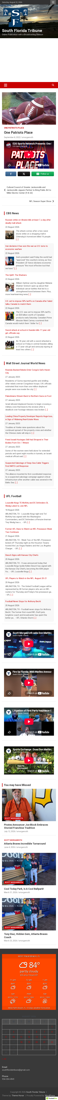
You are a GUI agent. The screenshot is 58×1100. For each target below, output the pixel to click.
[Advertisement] (29, 60)
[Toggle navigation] (5, 85)
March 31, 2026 (10, 892)
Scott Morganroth (14, 818)
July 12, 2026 (9, 831)
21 (44, 1042)
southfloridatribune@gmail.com (16, 1070)
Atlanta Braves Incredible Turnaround (25, 843)
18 (21, 1042)
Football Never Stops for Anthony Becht (23, 576)
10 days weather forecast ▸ (29, 1008)
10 (14, 1037)
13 (37, 1037)
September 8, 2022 (12, 137)
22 (52, 1042)
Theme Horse (18, 1095)
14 (44, 1037)
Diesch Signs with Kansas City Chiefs (21, 530)
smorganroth (27, 137)
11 (21, 1037)
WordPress (50, 1095)
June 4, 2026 (9, 847)
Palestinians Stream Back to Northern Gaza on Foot (28, 370)
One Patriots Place (14, 128)
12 (29, 1037)
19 (29, 1042)
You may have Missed (17, 785)
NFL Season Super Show (40, 201)
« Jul (4, 1059)
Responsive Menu (53, 2)
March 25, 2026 (10, 941)
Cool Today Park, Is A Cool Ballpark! (24, 888)
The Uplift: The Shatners (16, 249)
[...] (15, 242)
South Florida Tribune (22, 30)
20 (37, 1042)
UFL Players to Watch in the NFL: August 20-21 (26, 553)
